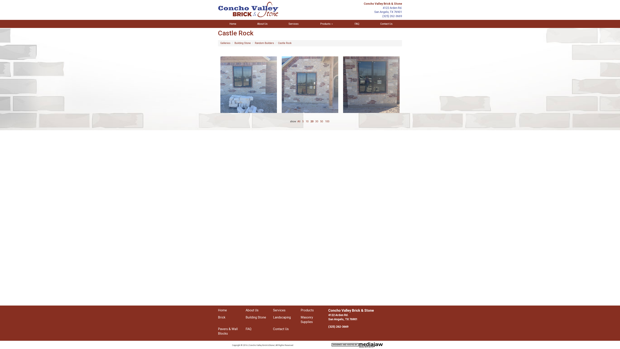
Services (294, 23)
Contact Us (386, 23)
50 (321, 121)
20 (311, 121)
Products (307, 310)
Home (232, 23)
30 (316, 121)
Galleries (225, 43)
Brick (221, 317)
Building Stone (242, 43)
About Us (262, 23)
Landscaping (282, 317)
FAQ (357, 23)
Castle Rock (285, 43)
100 (327, 121)
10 (307, 121)
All (298, 121)
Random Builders (264, 43)
